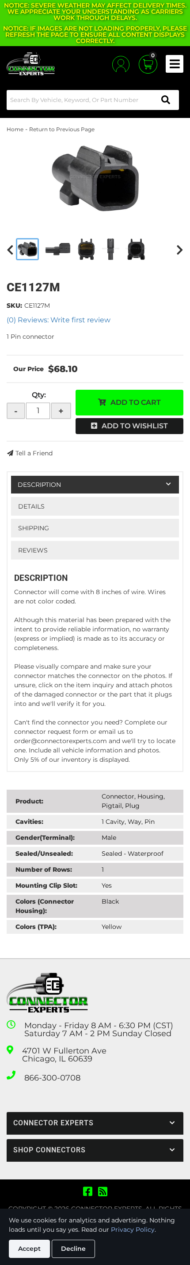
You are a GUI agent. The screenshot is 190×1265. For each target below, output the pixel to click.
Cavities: (29, 822)
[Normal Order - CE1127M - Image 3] (86, 249)
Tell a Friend (34, 453)
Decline (73, 1249)
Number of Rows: (43, 869)
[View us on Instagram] (102, 1192)
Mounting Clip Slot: (46, 885)
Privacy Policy (133, 1230)
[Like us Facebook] (87, 1192)
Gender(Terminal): (45, 838)
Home (15, 129)
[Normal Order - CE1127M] (95, 178)
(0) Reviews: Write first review (58, 320)
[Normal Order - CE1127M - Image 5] (135, 249)
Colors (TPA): (36, 927)
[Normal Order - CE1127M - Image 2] (58, 249)
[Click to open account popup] (121, 64)
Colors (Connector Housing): (44, 906)
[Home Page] (47, 993)
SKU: (14, 305)
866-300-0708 (52, 1078)
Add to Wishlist (135, 426)
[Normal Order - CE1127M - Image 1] (27, 249)
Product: (29, 801)
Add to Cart (135, 402)
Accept (29, 1249)
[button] (93, 100)
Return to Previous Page (62, 129)
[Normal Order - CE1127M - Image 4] (110, 249)
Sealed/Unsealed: (44, 854)
